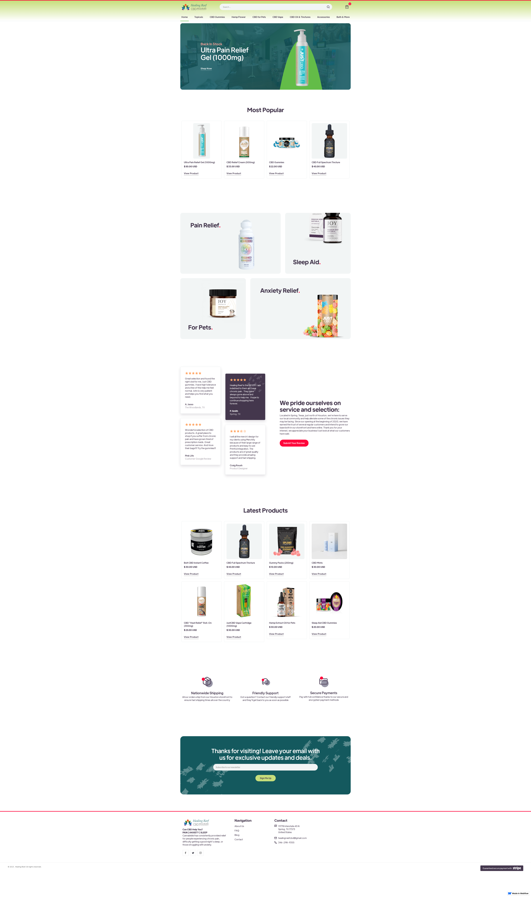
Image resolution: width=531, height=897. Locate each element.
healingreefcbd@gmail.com (292, 838)
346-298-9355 (286, 842)
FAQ (237, 830)
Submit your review (294, 443)
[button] (347, 7)
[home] (194, 7)
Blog (237, 834)
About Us (239, 826)
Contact (239, 839)
